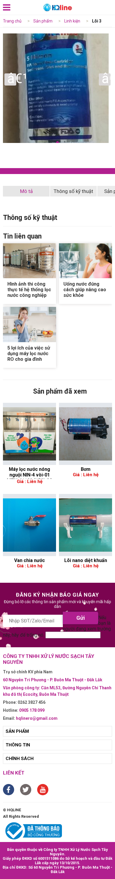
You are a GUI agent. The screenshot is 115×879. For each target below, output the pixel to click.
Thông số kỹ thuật (73, 191)
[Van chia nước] (29, 525)
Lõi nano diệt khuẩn (85, 560)
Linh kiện (72, 21)
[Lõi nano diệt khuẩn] (85, 525)
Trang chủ (12, 21)
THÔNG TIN (18, 745)
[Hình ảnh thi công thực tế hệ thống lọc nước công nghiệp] (29, 260)
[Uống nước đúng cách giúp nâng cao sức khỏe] (85, 260)
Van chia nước (29, 560)
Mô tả (26, 191)
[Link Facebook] (8, 789)
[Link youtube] (42, 789)
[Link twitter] (25, 789)
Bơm (86, 469)
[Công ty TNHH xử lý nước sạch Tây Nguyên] (57, 7)
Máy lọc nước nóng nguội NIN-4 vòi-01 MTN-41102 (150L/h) (29, 472)
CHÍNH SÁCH (20, 758)
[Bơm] (85, 434)
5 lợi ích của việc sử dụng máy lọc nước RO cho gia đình (28, 353)
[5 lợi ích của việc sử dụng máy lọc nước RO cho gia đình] (29, 324)
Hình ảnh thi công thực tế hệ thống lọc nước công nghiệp (29, 289)
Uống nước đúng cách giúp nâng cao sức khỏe (84, 289)
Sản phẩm (42, 21)
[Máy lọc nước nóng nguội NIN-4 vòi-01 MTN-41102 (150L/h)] (29, 434)
